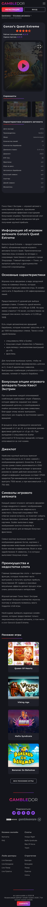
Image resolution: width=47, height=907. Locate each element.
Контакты (5, 837)
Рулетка (28, 871)
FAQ (3, 840)
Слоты (27, 875)
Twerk (27, 848)
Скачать (23, 904)
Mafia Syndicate (31, 840)
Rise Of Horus (30, 844)
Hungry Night (30, 837)
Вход (34, 10)
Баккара (28, 860)
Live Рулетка (7, 871)
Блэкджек (29, 864)
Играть (23, 654)
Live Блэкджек (7, 864)
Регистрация (12, 10)
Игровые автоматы (21, 15)
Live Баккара (7, 860)
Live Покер (6, 868)
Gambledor (6, 15)
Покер (27, 868)
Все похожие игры (23, 781)
